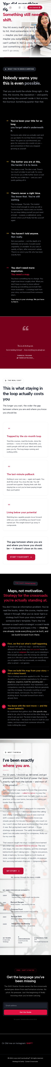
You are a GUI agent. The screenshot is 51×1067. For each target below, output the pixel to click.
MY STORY (12, 871)
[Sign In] (24, 7)
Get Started (33, 7)
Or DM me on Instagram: (17, 1043)
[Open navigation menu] (19, 7)
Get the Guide (25, 1012)
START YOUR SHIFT (19, 557)
